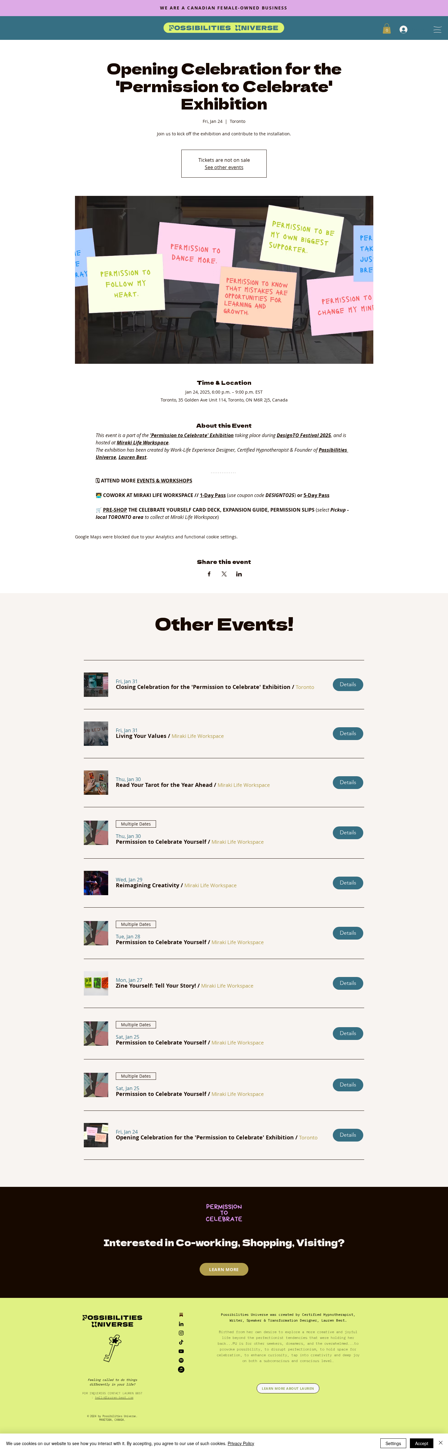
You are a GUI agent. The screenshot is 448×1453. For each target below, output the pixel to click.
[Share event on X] (224, 574)
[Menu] (437, 29)
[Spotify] (181, 1360)
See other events (224, 167)
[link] (386, 28)
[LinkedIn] (181, 1324)
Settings (393, 1443)
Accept (421, 1443)
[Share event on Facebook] (209, 574)
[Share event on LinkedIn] (239, 574)
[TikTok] (181, 1342)
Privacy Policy (241, 1443)
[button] (203, 687)
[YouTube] (181, 1351)
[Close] (440, 1443)
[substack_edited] (181, 1315)
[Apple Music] (181, 1369)
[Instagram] (181, 1333)
